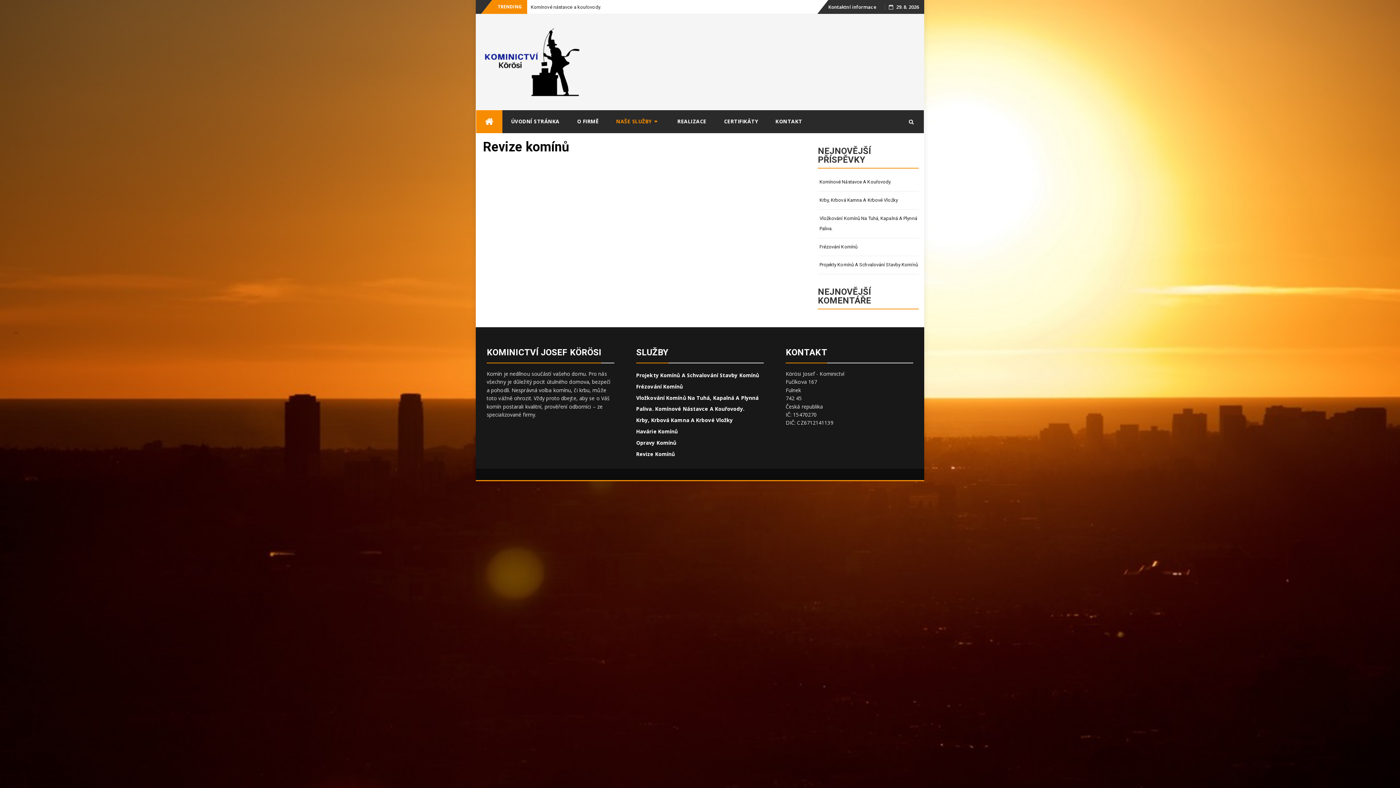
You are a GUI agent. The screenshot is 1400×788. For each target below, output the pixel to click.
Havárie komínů (657, 431)
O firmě (588, 121)
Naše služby (634, 121)
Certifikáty (741, 121)
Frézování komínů (839, 247)
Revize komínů (655, 454)
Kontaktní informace (852, 7)
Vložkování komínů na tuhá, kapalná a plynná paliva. (868, 224)
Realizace (692, 121)
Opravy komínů (656, 442)
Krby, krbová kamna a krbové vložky (859, 200)
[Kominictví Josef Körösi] (489, 121)
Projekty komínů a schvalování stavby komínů (869, 264)
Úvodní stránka (535, 121)
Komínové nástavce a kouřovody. (856, 182)
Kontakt (788, 121)
